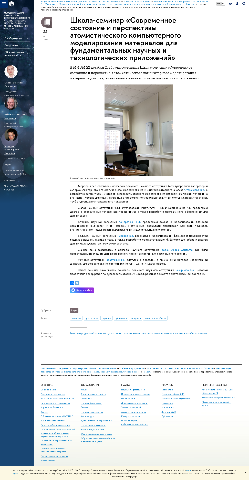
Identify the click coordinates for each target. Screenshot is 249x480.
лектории (76, 318)
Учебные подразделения (131, 368)
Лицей (84, 389)
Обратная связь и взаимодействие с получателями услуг (98, 440)
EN (223, 3)
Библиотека (167, 389)
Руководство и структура (53, 394)
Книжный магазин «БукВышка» (176, 398)
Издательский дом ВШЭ (173, 394)
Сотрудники (11, 45)
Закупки (44, 411)
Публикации (167, 416)
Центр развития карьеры (93, 425)
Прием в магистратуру (92, 411)
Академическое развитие (133, 411)
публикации (121, 318)
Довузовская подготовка (93, 394)
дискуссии (135, 318)
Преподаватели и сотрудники (55, 402)
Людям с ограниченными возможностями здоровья (53, 450)
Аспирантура (87, 416)
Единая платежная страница (54, 456)
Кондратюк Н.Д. (130, 222)
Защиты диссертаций (131, 407)
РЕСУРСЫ (167, 385)
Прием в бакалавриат (91, 402)
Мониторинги (128, 398)
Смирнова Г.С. (185, 270)
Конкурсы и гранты (130, 416)
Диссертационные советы (134, 402)
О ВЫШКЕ (47, 385)
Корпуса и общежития (52, 407)
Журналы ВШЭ (169, 411)
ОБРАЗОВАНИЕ (90, 385)
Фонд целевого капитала (53, 420)
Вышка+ (84, 407)
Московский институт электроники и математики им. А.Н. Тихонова (180, 368)
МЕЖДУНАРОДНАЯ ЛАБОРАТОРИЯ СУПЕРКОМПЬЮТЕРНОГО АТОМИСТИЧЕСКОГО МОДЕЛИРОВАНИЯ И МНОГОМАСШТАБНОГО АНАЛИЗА (17, 21)
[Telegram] (77, 283)
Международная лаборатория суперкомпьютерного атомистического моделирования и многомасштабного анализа (138, 333)
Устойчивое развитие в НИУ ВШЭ (57, 398)
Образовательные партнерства (96, 433)
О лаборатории (13, 38)
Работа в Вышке (48, 460)
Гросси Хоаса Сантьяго (177, 250)
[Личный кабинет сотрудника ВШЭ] (237, 4)
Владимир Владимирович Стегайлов (11, 149)
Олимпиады (86, 398)
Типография (167, 402)
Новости (147, 371)
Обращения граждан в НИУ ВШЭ (57, 416)
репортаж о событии (155, 318)
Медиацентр (168, 407)
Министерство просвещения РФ (218, 397)
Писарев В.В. (125, 236)
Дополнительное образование (96, 420)
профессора (91, 318)
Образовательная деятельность (14, 53)
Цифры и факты (48, 389)
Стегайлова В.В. (194, 190)
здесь (188, 470)
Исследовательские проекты (135, 394)
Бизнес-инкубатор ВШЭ (92, 429)
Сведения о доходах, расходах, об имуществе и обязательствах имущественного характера (58, 433)
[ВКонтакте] (72, 283)
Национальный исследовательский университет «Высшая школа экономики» (78, 368)
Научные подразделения (133, 389)
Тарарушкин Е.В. (115, 260)
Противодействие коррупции (55, 425)
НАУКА (125, 385)
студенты (106, 318)
